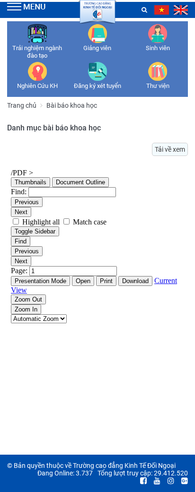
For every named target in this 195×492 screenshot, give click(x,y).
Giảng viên (97, 48)
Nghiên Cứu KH (37, 85)
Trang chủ (21, 105)
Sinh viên (158, 48)
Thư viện (157, 85)
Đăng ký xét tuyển (97, 85)
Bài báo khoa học (71, 105)
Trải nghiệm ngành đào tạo (37, 51)
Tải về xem (170, 149)
